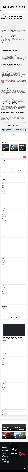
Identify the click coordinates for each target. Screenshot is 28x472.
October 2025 (3, 379)
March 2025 (3, 214)
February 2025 (4, 216)
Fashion (3, 262)
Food (2, 266)
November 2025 (4, 377)
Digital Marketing (4, 256)
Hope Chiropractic (4, 80)
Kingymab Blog (24, 122)
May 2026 (3, 187)
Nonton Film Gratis (21, 453)
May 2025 (3, 210)
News (2, 279)
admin (14, 138)
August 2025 (3, 383)
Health (3, 270)
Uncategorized (3, 14)
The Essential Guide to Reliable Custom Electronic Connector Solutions (20, 429)
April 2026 (3, 189)
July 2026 (3, 183)
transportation (3, 297)
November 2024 (4, 222)
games (3, 268)
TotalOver (20, 455)
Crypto (3, 252)
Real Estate (3, 283)
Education (3, 258)
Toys (2, 295)
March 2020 (3, 233)
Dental (3, 254)
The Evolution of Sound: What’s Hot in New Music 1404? (10, 352)
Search (3, 154)
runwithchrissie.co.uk (14, 6)
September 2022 (4, 408)
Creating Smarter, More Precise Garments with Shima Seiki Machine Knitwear (8, 429)
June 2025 (3, 208)
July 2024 (3, 406)
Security (3, 285)
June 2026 (3, 185)
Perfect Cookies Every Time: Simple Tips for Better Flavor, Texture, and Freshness (12, 166)
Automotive (3, 243)
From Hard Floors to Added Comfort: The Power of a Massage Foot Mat (11, 170)
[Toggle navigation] (1, 6)
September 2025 (4, 381)
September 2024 (4, 404)
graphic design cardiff (22, 454)
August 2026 (3, 181)
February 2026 (4, 193)
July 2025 (3, 206)
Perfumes (3, 281)
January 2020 (3, 235)
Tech (2, 291)
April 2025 (3, 212)
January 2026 (3, 195)
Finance (3, 264)
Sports (3, 289)
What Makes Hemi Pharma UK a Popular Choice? (14, 148)
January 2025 (3, 218)
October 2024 (3, 224)
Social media (3, 287)
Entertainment (3, 260)
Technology (3, 293)
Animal (3, 241)
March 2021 (3, 410)
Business (8, 427)
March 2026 (3, 191)
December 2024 (4, 220)
